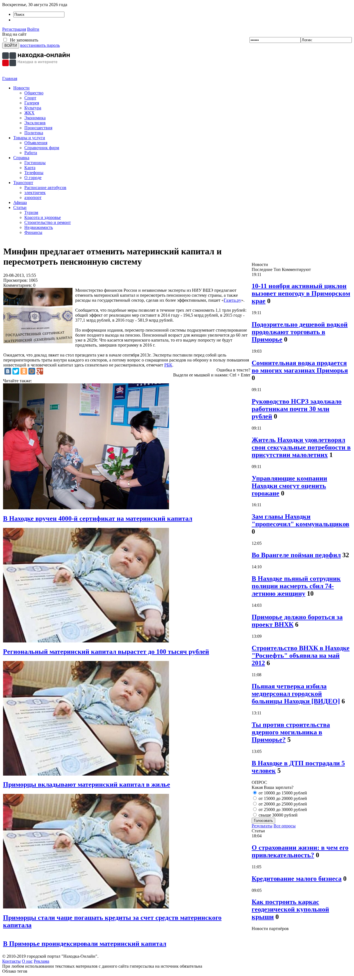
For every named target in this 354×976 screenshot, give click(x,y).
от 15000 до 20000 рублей (282, 798)
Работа (30, 152)
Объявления (35, 142)
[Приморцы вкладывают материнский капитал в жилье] (86, 774)
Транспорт (23, 182)
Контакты (11, 961)
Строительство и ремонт (47, 222)
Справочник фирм (41, 147)
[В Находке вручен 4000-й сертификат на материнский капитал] (86, 507)
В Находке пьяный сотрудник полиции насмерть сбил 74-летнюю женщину (296, 586)
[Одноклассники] (23, 371)
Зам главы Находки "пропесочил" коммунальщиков (300, 520)
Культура (32, 107)
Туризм (31, 212)
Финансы (33, 232)
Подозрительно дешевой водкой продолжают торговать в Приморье (300, 332)
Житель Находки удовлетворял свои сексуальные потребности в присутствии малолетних (301, 447)
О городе (32, 177)
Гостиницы (35, 162)
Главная (9, 78)
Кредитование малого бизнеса (297, 878)
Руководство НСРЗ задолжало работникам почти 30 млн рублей (297, 409)
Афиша (20, 202)
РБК (168, 365)
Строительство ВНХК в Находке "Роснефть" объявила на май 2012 (301, 655)
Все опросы (285, 825)
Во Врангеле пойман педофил (296, 555)
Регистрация (14, 29)
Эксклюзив (35, 122)
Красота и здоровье (42, 217)
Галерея (31, 102)
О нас (27, 961)
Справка (21, 157)
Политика (33, 132)
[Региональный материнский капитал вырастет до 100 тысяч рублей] (86, 641)
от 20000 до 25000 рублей (282, 804)
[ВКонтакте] (7, 371)
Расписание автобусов (45, 187)
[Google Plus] (40, 371)
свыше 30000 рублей (277, 815)
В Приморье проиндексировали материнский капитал (84, 943)
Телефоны (33, 172)
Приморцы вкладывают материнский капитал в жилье (86, 784)
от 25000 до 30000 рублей (282, 809)
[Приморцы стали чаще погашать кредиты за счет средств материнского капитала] (86, 907)
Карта (29, 167)
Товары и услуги (29, 137)
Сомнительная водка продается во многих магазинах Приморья (300, 366)
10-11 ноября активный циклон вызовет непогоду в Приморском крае (301, 293)
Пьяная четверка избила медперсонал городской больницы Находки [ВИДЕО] (296, 694)
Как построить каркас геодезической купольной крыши (290, 909)
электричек (35, 192)
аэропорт (32, 197)
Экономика (35, 117)
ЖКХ (29, 112)
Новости (21, 88)
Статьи (20, 207)
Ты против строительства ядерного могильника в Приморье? (291, 732)
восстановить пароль (40, 45)
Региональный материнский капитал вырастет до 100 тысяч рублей (106, 651)
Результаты (262, 825)
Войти (33, 29)
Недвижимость (38, 227)
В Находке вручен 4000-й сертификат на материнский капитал (97, 518)
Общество (33, 93)
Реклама (41, 961)
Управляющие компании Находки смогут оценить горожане (289, 486)
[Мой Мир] (31, 371)
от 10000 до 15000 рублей (282, 793)
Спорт (30, 97)
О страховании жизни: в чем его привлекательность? (300, 851)
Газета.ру (232, 300)
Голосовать (263, 821)
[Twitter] (15, 371)
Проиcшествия (38, 127)
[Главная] (36, 74)
